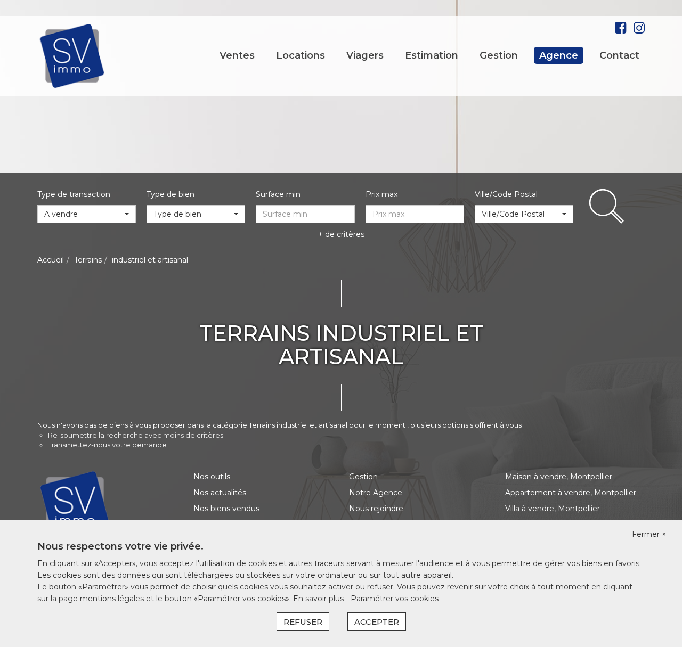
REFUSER (302, 622)
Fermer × (649, 534)
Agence (558, 55)
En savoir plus (319, 598)
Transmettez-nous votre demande (107, 444)
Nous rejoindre (376, 508)
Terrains (88, 260)
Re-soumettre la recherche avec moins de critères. (136, 435)
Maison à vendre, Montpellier (558, 476)
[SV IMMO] (72, 55)
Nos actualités (219, 492)
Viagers (365, 55)
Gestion (499, 55)
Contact (619, 55)
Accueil (50, 260)
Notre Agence (375, 492)
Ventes (237, 55)
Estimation (431, 55)
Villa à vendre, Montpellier (552, 508)
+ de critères (341, 234)
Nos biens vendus (226, 508)
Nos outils (211, 476)
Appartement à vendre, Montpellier (570, 492)
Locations (300, 55)
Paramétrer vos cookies (395, 598)
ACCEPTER (376, 622)
